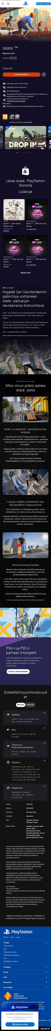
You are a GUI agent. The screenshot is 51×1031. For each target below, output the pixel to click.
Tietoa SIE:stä (8, 946)
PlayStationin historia (10, 961)
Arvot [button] (5, 972)
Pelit (12, 937)
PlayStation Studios (10, 952)
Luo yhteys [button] (8, 987)
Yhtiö (5, 958)
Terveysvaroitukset (12, 889)
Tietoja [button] (6, 942)
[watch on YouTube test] (40, 146)
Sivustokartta (42, 1020)
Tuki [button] (5, 977)
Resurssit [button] (7, 982)
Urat (4, 949)
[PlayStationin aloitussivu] (25, 3)
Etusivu (5, 937)
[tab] (20, 705)
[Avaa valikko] (3, 3)
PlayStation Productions (11, 955)
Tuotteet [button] (7, 967)
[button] (16, 101)
